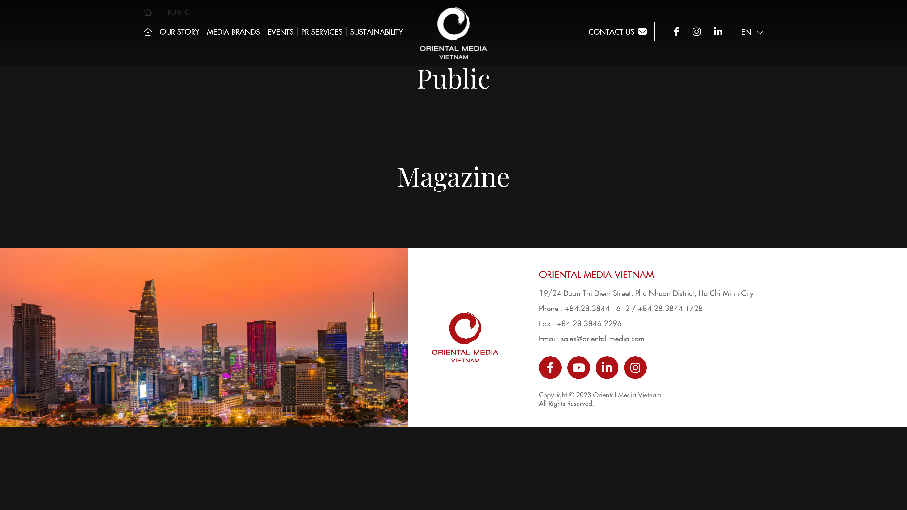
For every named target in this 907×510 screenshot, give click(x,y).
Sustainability (376, 31)
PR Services (321, 31)
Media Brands (233, 31)
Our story (179, 31)
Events (280, 31)
